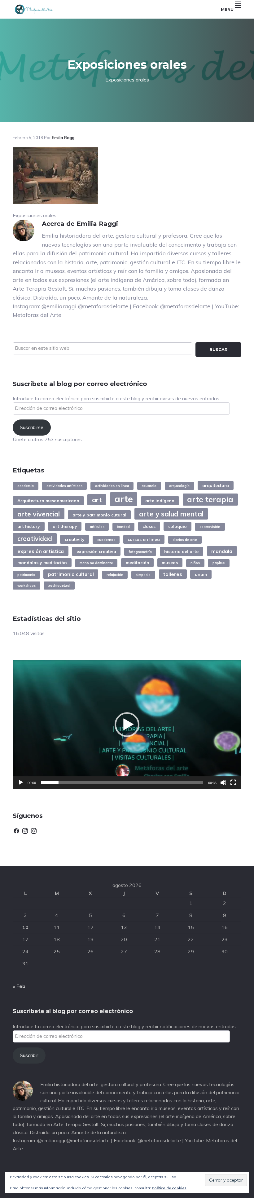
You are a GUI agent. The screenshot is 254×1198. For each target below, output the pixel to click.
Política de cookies (169, 1188)
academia (25, 486)
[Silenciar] (223, 782)
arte (124, 498)
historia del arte (181, 551)
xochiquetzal (59, 585)
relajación (115, 575)
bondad (123, 526)
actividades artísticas (64, 486)
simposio (143, 575)
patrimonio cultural (71, 574)
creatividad (34, 538)
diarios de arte (185, 540)
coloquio (177, 526)
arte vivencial (38, 514)
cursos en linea (144, 539)
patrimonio (26, 575)
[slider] (122, 782)
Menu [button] (227, 9)
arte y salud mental (171, 514)
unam (201, 574)
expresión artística (40, 551)
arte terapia (210, 499)
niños (195, 563)
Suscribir (29, 1055)
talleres (172, 574)
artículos (97, 526)
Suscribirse (31, 427)
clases (148, 526)
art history (28, 526)
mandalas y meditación (42, 562)
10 (25, 927)
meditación (137, 562)
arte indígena (159, 500)
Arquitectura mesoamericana (48, 500)
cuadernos (106, 540)
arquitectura (215, 485)
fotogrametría (140, 552)
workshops (26, 585)
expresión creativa (96, 551)
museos (170, 562)
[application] (127, 724)
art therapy (65, 526)
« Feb (19, 986)
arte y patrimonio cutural (99, 514)
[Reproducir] (21, 782)
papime (218, 563)
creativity (75, 539)
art (97, 499)
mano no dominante (96, 563)
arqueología (179, 486)
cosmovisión (209, 526)
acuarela (149, 486)
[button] (127, 724)
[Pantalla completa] (233, 782)
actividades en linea (112, 486)
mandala (221, 551)
